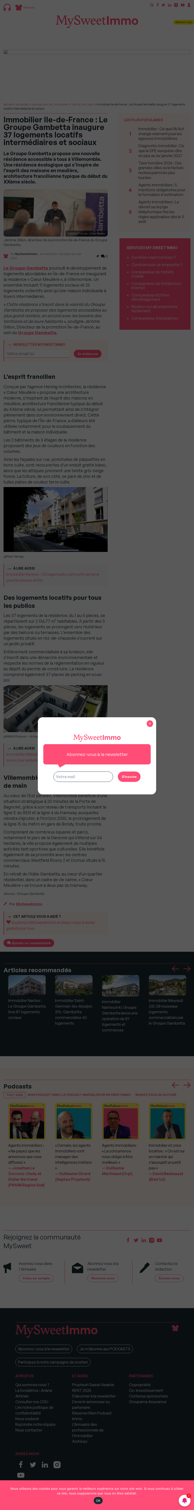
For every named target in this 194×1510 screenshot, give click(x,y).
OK (98, 1500)
